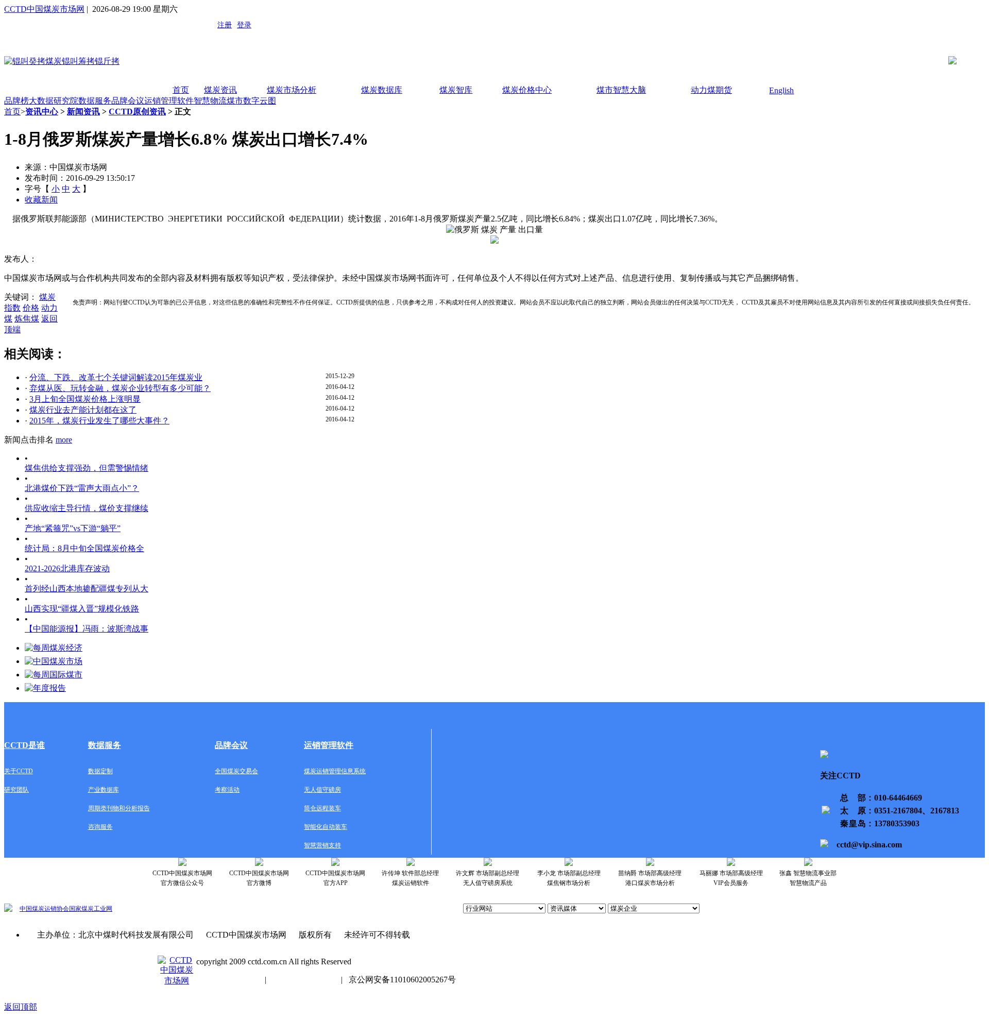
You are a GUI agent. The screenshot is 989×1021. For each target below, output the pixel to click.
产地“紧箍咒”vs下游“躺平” (73, 528)
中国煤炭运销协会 (44, 908)
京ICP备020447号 (227, 979)
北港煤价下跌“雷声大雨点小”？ (82, 488)
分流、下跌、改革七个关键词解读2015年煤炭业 (115, 377)
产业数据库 (103, 789)
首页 (181, 90)
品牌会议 (127, 100)
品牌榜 (16, 100)
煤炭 (47, 297)
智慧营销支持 (322, 845)
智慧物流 (210, 100)
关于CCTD (18, 771)
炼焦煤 (26, 318)
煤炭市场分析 (291, 90)
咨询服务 (100, 826)
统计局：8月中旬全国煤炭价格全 (84, 548)
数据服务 (94, 100)
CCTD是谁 (24, 745)
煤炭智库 (455, 90)
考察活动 (227, 789)
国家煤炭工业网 (90, 908)
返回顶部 (20, 1006)
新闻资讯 (83, 111)
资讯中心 (41, 111)
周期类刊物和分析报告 (119, 808)
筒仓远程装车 (322, 808)
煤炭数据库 (381, 90)
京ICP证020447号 (303, 979)
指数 (12, 307)
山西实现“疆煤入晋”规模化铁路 (82, 608)
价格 (31, 307)
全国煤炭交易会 (236, 771)
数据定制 (100, 771)
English (781, 90)
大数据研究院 (53, 100)
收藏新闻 (41, 199)
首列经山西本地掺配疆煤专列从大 (86, 588)
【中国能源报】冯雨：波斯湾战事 (86, 628)
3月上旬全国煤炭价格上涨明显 (85, 399)
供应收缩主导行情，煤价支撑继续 (86, 508)
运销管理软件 (169, 100)
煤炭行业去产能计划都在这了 (83, 409)
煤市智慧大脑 (621, 90)
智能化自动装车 (325, 826)
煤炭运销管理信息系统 (335, 771)
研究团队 (16, 789)
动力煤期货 (711, 90)
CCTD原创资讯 (137, 111)
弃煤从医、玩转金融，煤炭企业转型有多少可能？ (120, 388)
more (64, 439)
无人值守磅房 (322, 789)
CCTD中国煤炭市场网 (44, 9)
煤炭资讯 (220, 90)
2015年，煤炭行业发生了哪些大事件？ (99, 420)
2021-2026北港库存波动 (67, 568)
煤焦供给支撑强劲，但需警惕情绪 (86, 468)
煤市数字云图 (251, 100)
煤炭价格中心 (527, 90)
